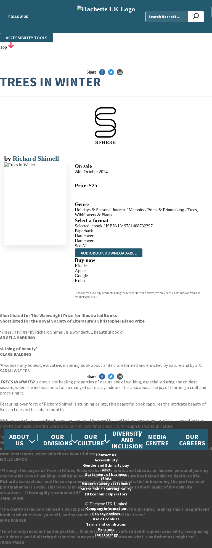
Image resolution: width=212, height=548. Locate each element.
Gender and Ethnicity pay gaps (106, 467)
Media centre (157, 439)
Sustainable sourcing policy (106, 488)
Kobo (80, 280)
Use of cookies (106, 518)
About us (19, 439)
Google (81, 275)
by (8, 158)
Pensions (106, 529)
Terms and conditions (106, 524)
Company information (106, 508)
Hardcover (84, 235)
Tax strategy (106, 534)
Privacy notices (106, 513)
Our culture (91, 439)
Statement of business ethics (106, 476)
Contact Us (106, 454)
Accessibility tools (26, 37)
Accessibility (106, 460)
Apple (80, 270)
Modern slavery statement (106, 483)
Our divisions (57, 439)
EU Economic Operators (106, 494)
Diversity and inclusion (127, 439)
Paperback (84, 230)
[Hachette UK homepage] (106, 16)
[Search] (196, 16)
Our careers (192, 439)
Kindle (81, 265)
